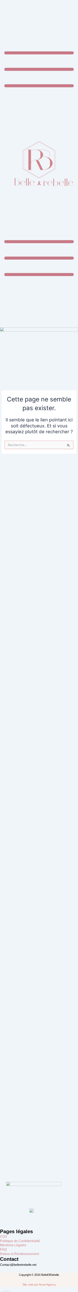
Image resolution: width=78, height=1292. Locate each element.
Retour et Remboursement (19, 1254)
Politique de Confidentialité (20, 1241)
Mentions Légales (13, 1245)
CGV (3, 1236)
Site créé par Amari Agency (39, 1284)
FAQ (3, 1249)
